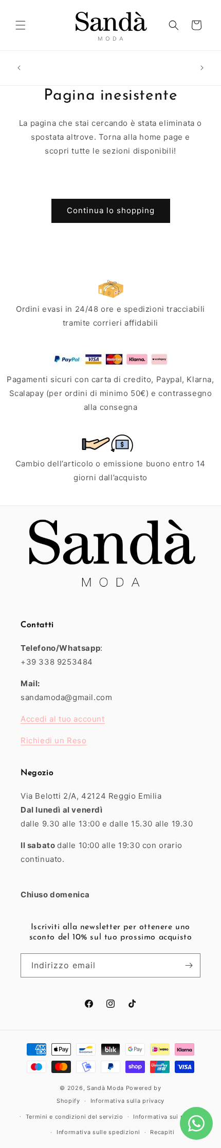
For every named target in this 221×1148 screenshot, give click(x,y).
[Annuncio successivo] (202, 68)
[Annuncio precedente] (19, 68)
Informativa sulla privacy (127, 1100)
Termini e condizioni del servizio (74, 1116)
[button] (20, 25)
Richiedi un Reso (54, 740)
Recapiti (162, 1132)
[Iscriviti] (188, 965)
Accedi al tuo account (63, 719)
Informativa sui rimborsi (169, 1116)
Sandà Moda (105, 1087)
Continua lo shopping (111, 210)
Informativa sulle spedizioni (98, 1132)
